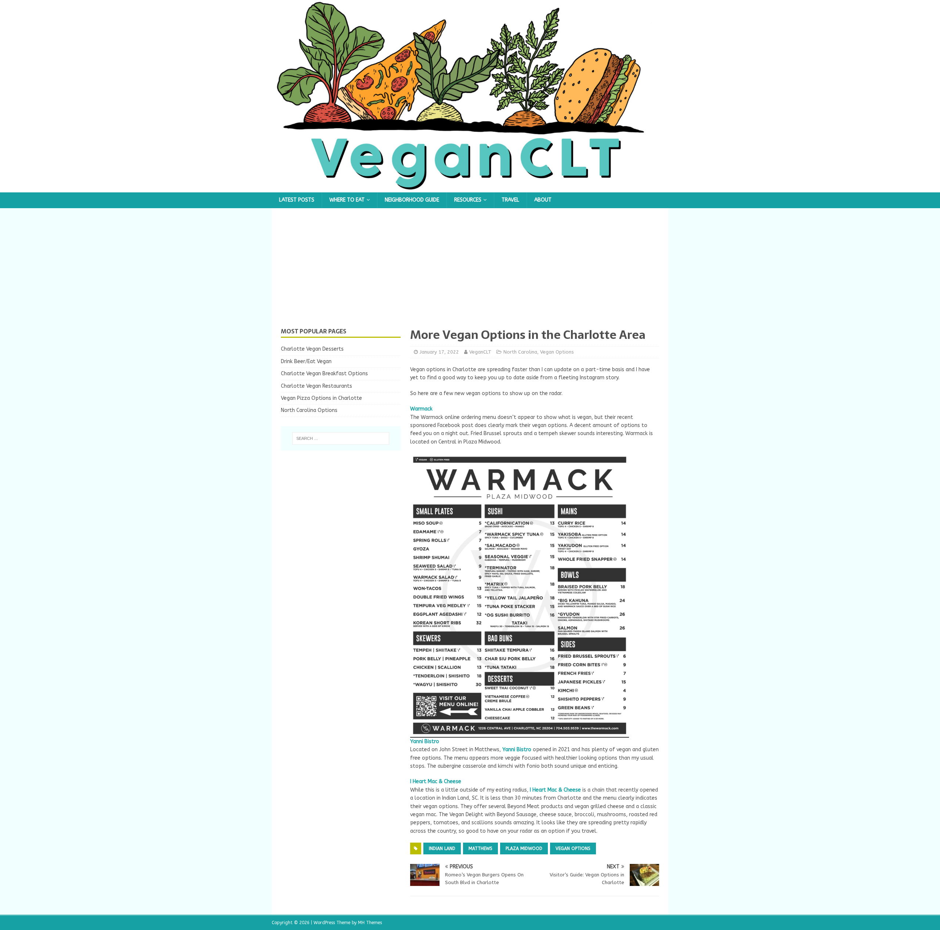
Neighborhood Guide (412, 200)
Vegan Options (557, 352)
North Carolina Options (309, 410)
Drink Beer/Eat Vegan (306, 361)
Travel (510, 200)
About (543, 200)
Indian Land (442, 848)
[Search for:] (341, 438)
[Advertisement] (470, 272)
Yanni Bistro (516, 749)
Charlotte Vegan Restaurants (316, 386)
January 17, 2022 (439, 352)
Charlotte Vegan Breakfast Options (324, 373)
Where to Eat (347, 200)
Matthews (480, 848)
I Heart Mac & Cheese (435, 781)
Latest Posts (296, 200)
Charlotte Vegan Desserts (312, 349)
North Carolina (520, 352)
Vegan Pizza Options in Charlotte (321, 398)
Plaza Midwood (524, 848)
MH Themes (370, 922)
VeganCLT (480, 352)
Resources (467, 200)
